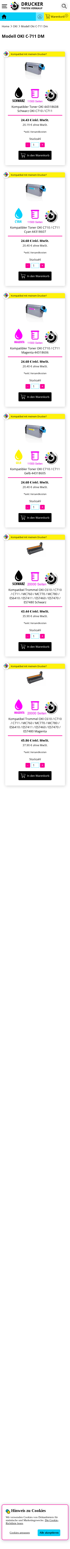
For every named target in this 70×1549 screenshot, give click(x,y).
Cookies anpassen (20, 1532)
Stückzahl (35, 139)
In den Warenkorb (38, 155)
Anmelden (40, 16)
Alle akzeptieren (49, 1532)
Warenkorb (59, 16)
